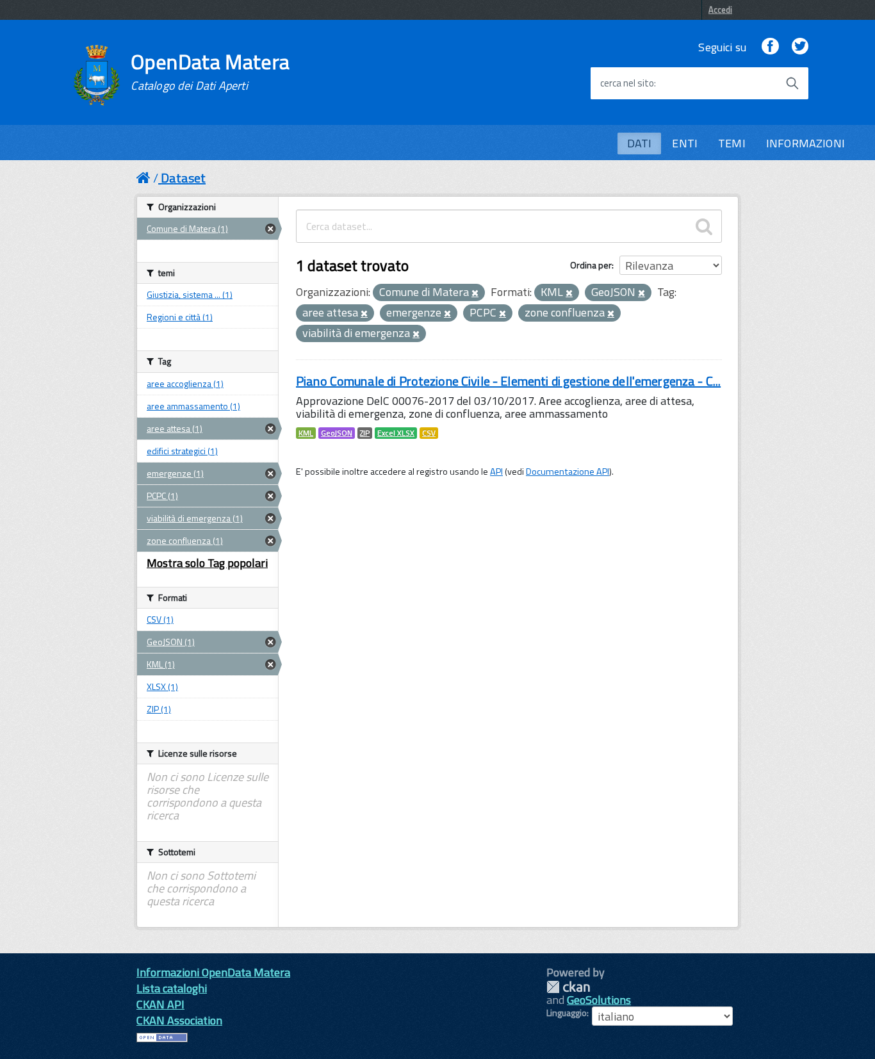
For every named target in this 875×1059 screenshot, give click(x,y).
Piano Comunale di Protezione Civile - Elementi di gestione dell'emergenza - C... (508, 381)
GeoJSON (336, 433)
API (496, 471)
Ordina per (591, 265)
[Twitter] (800, 47)
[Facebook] (770, 47)
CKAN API (160, 1004)
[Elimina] (474, 293)
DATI (639, 143)
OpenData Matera (210, 71)
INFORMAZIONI (805, 143)
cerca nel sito (627, 83)
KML (305, 433)
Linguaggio (566, 1012)
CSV (429, 433)
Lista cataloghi (171, 988)
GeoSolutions (599, 999)
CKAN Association (179, 1020)
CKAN (568, 987)
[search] (704, 226)
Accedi (720, 9)
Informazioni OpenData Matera (213, 972)
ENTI (685, 143)
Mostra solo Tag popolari (207, 562)
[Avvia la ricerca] (792, 83)
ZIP (365, 433)
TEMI (732, 143)
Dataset (183, 178)
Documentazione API (567, 471)
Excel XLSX (395, 433)
